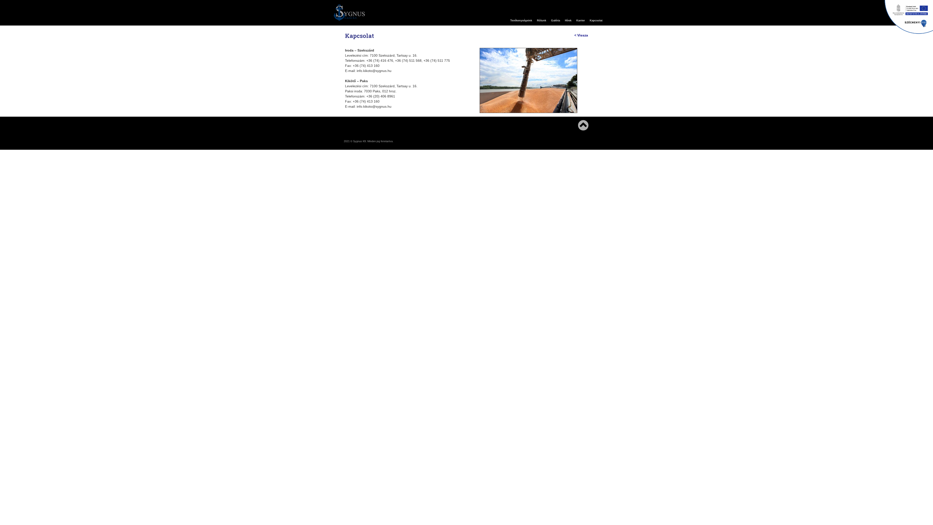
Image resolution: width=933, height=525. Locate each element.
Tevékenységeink (521, 20)
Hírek (568, 20)
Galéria (555, 20)
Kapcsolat (596, 20)
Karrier (580, 20)
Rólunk (541, 20)
